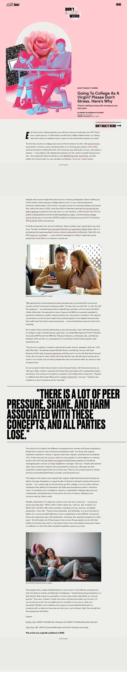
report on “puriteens (38, 235)
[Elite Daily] (13, 4)
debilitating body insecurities (76, 156)
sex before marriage (53, 460)
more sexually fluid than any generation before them (70, 229)
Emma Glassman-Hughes (91, 112)
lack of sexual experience (50, 353)
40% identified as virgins (65, 215)
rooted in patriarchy (68, 377)
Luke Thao (60, 333)
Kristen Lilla (82, 336)
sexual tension (94, 144)
